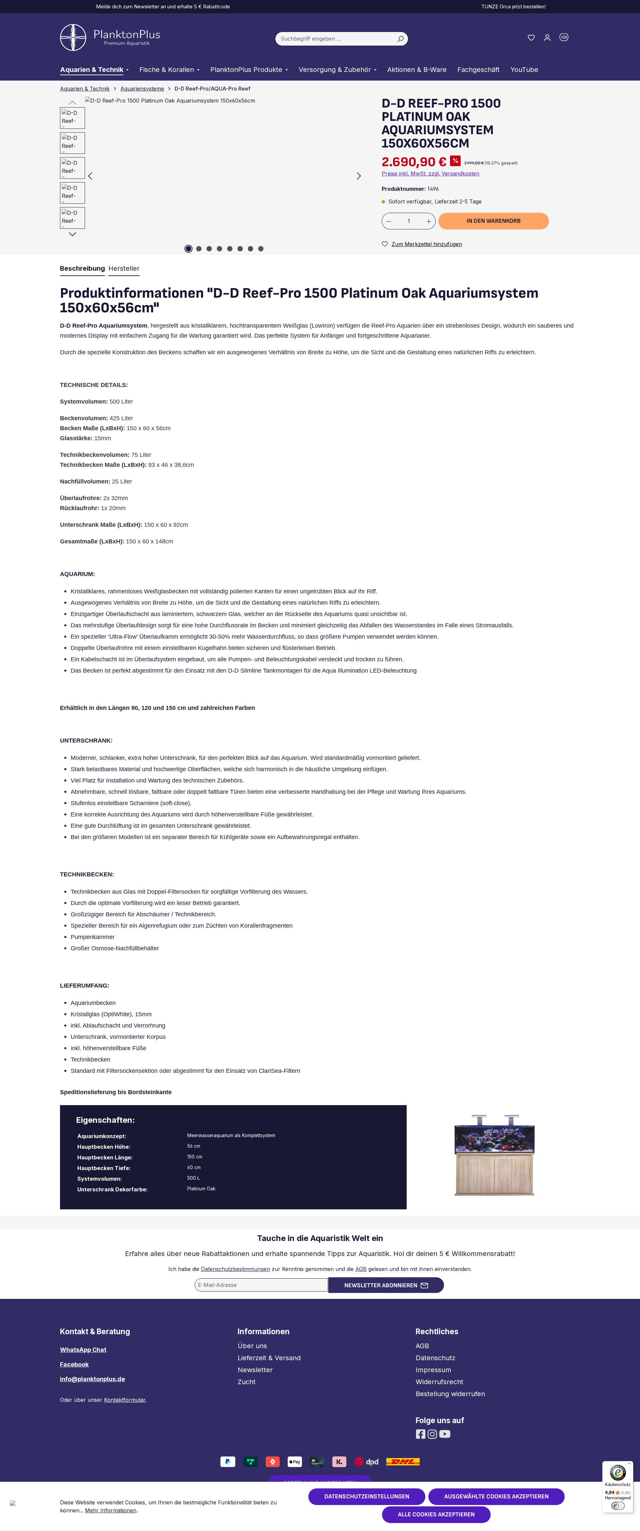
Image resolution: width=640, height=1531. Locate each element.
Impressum (433, 1370)
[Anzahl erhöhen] (429, 221)
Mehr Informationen (110, 1510)
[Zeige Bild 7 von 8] (250, 248)
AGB (361, 1269)
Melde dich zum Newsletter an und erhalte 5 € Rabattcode (161, 6)
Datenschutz (435, 1358)
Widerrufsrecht (439, 1382)
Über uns (252, 1346)
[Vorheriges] (90, 175)
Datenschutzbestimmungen (235, 1269)
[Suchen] (400, 39)
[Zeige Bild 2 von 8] (198, 248)
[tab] (82, 268)
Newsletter (255, 1370)
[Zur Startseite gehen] (110, 37)
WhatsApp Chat (83, 1349)
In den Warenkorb (494, 221)
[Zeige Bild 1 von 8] (188, 248)
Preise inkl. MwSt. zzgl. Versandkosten (430, 173)
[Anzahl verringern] (389, 221)
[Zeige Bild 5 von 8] (229, 248)
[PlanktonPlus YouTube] (445, 1433)
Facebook (74, 1364)
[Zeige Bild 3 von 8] (209, 248)
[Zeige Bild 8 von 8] (260, 248)
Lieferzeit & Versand (269, 1358)
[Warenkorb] (567, 39)
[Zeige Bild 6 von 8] (240, 248)
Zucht (247, 1382)
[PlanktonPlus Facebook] (421, 1433)
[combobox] (334, 39)
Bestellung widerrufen (450, 1394)
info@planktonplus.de (92, 1379)
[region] (208, 176)
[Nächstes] (359, 175)
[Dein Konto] (547, 37)
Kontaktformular (124, 1399)
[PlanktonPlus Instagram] (433, 1433)
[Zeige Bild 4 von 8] (219, 248)
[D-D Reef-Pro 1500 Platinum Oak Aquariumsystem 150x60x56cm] (224, 176)
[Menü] (629, 1465)
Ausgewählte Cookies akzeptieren (496, 1496)
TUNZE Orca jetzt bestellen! (512, 6)
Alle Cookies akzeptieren (436, 1514)
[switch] (618, 1506)
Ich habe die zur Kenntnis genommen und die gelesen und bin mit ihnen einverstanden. (320, 1269)
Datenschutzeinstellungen (366, 1496)
